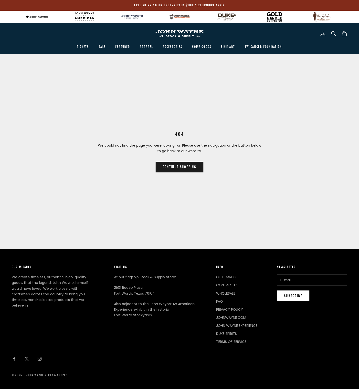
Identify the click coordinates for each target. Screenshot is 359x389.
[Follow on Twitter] (26, 358)
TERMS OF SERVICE (231, 341)
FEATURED (122, 47)
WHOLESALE (225, 293)
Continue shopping (180, 167)
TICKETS (83, 47)
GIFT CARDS (226, 277)
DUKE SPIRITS (226, 333)
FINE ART (228, 47)
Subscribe (293, 296)
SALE (102, 47)
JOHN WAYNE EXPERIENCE (236, 325)
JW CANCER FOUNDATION (263, 47)
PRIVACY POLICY (229, 309)
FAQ (219, 301)
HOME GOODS (201, 47)
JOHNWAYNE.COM (231, 317)
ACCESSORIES (172, 47)
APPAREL (146, 47)
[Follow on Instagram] (39, 358)
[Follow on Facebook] (14, 358)
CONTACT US (227, 285)
